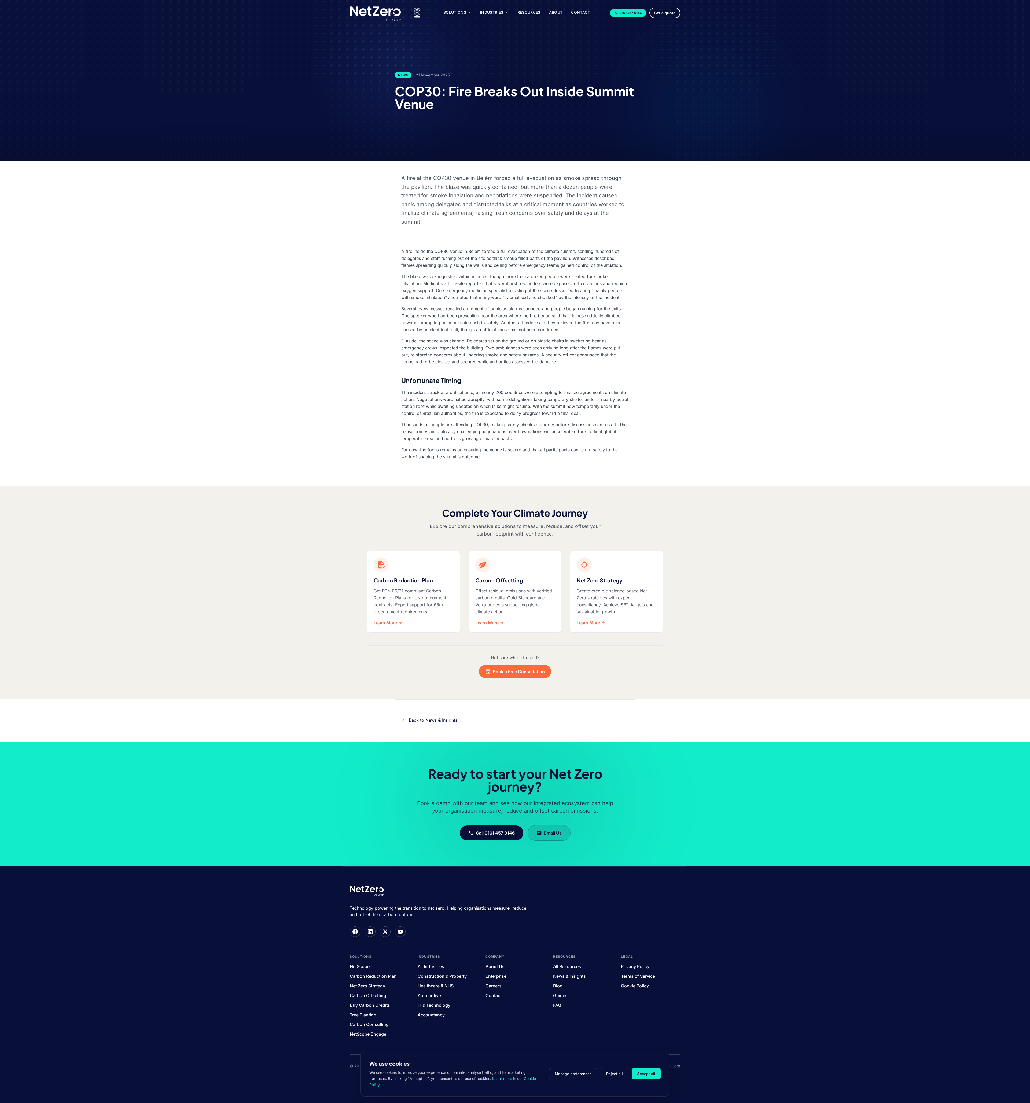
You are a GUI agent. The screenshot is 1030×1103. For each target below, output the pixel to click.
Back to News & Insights (433, 720)
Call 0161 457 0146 (495, 833)
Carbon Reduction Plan (373, 976)
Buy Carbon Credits (370, 1005)
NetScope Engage (368, 1034)
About (556, 12)
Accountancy (431, 1014)
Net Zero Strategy (367, 985)
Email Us (553, 833)
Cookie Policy (635, 985)
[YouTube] (400, 931)
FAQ (557, 1005)
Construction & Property (442, 976)
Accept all (646, 1073)
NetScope (360, 966)
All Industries (431, 966)
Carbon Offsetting (368, 995)
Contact (580, 12)
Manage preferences (573, 1073)
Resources (528, 12)
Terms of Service (638, 976)
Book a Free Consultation (519, 671)
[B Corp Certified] (417, 12)
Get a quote (664, 12)
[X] (385, 931)
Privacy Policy (635, 966)
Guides (560, 995)
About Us (495, 966)
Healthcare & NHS (436, 985)
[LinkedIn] (370, 931)
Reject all (614, 1073)
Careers (493, 985)
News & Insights (569, 976)
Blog (557, 985)
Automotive (429, 995)
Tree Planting (363, 1014)
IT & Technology (434, 1005)
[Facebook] (355, 931)
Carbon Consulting (369, 1024)
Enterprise (495, 976)
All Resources (567, 966)
